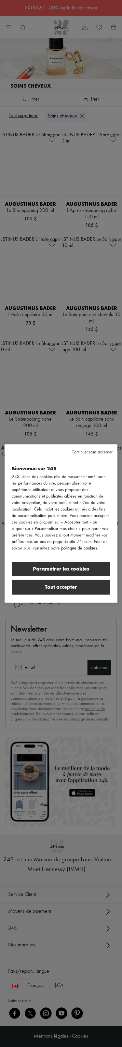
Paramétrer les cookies (61, 569)
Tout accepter (61, 587)
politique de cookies (79, 548)
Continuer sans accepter (92, 452)
